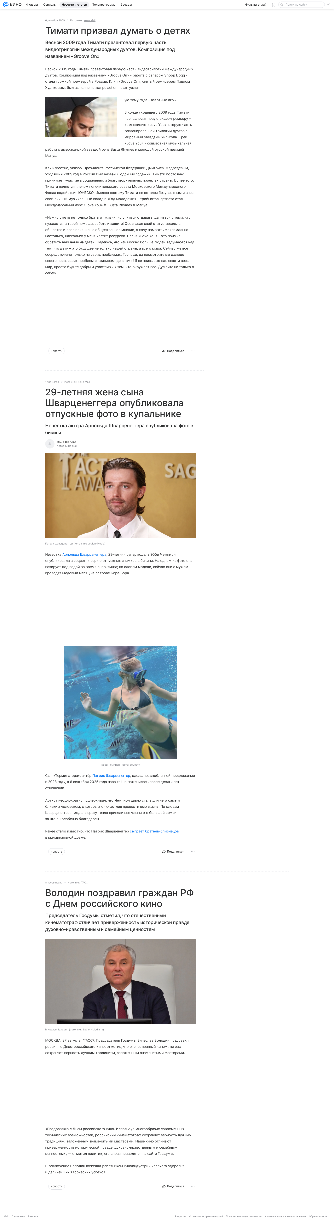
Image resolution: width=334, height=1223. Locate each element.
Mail (6, 1216)
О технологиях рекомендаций (206, 1216)
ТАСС (84, 882)
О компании (18, 1216)
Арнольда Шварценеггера (84, 554)
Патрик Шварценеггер (111, 776)
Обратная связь (318, 1216)
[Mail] (6, 4)
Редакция (180, 1216)
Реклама (33, 1216)
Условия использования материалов (285, 1216)
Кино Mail (89, 20)
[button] (120, 496)
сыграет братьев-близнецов (154, 831)
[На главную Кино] (15, 4)
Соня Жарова (66, 442)
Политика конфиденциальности (244, 1216)
